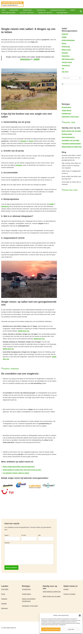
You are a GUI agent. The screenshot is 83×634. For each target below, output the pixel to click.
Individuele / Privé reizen (30, 606)
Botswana (4, 608)
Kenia (3, 594)
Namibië (4, 603)
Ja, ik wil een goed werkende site (51, 629)
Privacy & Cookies (69, 594)
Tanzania (4, 599)
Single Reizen (26, 594)
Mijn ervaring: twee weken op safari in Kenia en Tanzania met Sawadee (71, 165)
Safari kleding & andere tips (52, 591)
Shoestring (5, 206)
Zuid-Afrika (4, 589)
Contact (65, 589)
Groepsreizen (26, 589)
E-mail (23, 535)
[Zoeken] (81, 11)
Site (39, 535)
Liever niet (71, 629)
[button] (80, 615)
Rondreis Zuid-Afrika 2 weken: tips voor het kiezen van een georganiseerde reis (71, 158)
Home (3, 10)
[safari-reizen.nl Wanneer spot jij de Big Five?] (12, 4)
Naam (6, 535)
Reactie (7, 543)
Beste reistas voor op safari (51, 596)
